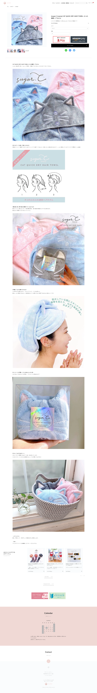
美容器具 (16, 6)
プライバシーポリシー (48, 672)
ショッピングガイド (48, 675)
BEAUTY (11, 6)
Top (7, 6)
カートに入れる (70, 45)
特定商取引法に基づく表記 (48, 673)
